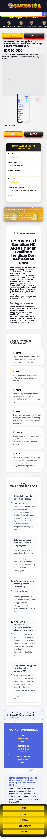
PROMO (25, 807)
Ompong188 (19, 268)
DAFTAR (34, 36)
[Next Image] (43, 75)
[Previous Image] (4, 75)
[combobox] (21, 14)
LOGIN (13, 36)
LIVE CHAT (24, 832)
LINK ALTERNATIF (25, 825)
